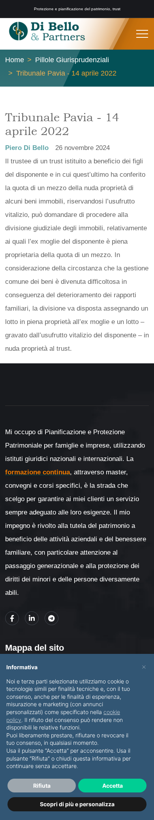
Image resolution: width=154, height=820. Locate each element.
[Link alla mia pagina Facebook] (12, 618)
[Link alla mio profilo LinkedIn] (32, 618)
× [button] (143, 666)
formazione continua (37, 472)
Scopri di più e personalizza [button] (77, 804)
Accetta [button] (112, 785)
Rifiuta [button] (42, 785)
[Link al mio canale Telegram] (51, 618)
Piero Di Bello (27, 148)
